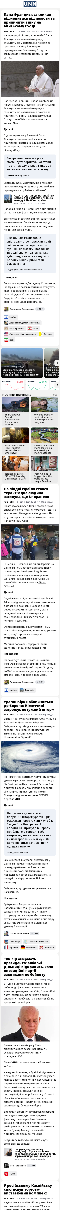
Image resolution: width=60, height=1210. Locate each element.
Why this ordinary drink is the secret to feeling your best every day (44, 418)
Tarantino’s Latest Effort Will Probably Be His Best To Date (15, 476)
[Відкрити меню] (56, 4)
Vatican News (12, 123)
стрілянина (34, 663)
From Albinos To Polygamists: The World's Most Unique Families (43, 477)
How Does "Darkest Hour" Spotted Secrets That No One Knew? (15, 449)
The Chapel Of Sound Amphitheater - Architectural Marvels (13, 419)
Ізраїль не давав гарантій (23, 287)
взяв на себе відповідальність (31, 671)
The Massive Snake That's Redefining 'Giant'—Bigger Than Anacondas (44, 449)
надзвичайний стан (16, 908)
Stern (10, 1066)
